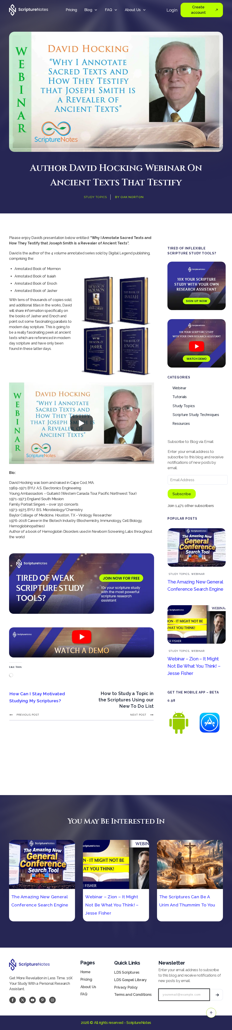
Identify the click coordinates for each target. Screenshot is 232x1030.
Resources (181, 423)
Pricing (86, 979)
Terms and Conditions (133, 994)
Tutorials (179, 396)
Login (172, 9)
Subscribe (181, 494)
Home (85, 972)
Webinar (179, 388)
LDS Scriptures (126, 972)
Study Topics (95, 197)
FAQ (83, 994)
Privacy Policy (126, 987)
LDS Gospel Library (130, 980)
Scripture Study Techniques (195, 414)
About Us (88, 987)
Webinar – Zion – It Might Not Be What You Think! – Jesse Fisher (193, 666)
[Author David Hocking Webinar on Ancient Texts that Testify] (116, 92)
